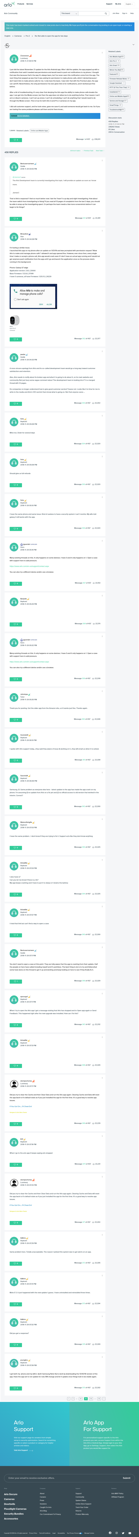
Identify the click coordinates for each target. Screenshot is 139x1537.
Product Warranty (82, 1514)
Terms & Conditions (44, 1533)
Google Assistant (116, 83)
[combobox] (93, 13)
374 (83, 1344)
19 (99, 1398)
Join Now (116, 13)
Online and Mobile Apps (39, 131)
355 (83, 484)
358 (84, 624)
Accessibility (61, 1533)
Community (80, 1497)
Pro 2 (28, 36)
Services (29, 4)
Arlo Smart (113, 65)
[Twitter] (123, 1533)
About (42, 1493)
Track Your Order (82, 1507)
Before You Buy (115, 70)
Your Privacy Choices (73, 1533)
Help (132, 13)
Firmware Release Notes (118, 79)
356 (83, 528)
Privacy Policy (33, 1533)
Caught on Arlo (45, 1507)
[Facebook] (110, 1533)
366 (83, 981)
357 (84, 583)
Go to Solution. (23, 116)
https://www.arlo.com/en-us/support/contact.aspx (29, 566)
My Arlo (118, 4)
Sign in (124, 13)
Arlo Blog (43, 1511)
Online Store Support (83, 1504)
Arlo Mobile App (115, 56)
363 (83, 847)
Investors (43, 1504)
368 (83, 1065)
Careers (43, 1497)
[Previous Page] (68, 1398)
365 (83, 934)
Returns (78, 1511)
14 (80, 1398)
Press (42, 1500)
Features (113, 74)
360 (83, 719)
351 (84, 218)
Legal (54, 1533)
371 (84, 1222)
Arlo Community (10, 13)
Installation (113, 92)
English (7, 36)
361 (84, 760)
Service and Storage (117, 101)
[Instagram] (117, 1533)
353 (83, 403)
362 (83, 806)
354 (83, 444)
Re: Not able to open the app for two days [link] (51, 36)
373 (83, 1303)
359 (83, 678)
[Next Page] (103, 1398)
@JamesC (17, 177)
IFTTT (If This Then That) (118, 87)
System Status (81, 1500)
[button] (102, 52)
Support (109, 4)
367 (83, 1024)
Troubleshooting (115, 109)
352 (83, 339)
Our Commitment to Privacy (50, 1514)
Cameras (18, 36)
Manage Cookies (89, 1533)
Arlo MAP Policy (117, 1493)
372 (83, 1263)
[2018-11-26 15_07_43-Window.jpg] (33, 296)
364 (83, 894)
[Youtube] (130, 1533)
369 (83, 1123)
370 (84, 1164)
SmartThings (114, 105)
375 (83, 1388)
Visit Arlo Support (21, 1450)
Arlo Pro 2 (113, 61)
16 (91, 1398)
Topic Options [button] (133, 45)
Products (20, 4)
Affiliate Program (117, 1497)
